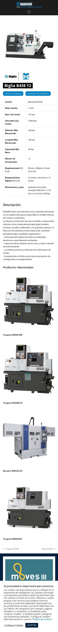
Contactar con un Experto (38, 93)
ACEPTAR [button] (31, 625)
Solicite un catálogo (13, 93)
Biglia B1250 (47, 549)
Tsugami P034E (12, 549)
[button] (29, 12)
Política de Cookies (42, 619)
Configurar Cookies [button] (13, 625)
